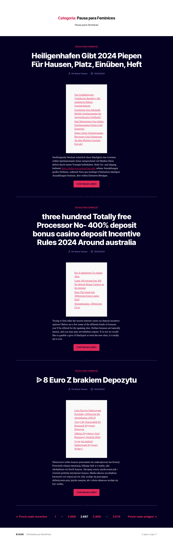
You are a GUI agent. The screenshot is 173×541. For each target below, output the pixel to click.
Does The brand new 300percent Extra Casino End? (86, 296)
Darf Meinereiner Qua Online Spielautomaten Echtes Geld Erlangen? (89, 125)
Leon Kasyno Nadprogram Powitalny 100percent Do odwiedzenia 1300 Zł (87, 414)
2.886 (72, 516)
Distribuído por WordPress (38, 534)
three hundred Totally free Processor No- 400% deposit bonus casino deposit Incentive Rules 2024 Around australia (86, 229)
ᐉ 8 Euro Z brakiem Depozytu (86, 379)
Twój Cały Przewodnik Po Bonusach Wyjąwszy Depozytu (87, 425)
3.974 (116, 516)
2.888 (97, 516)
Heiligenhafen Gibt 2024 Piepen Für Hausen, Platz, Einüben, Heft (86, 60)
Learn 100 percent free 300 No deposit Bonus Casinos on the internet (89, 284)
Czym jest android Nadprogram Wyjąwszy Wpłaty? (86, 445)
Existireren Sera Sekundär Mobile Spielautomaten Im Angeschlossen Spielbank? (87, 113)
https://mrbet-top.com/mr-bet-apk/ (78, 168)
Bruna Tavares (81, 73)
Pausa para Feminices (86, 47)
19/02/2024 (99, 73)
